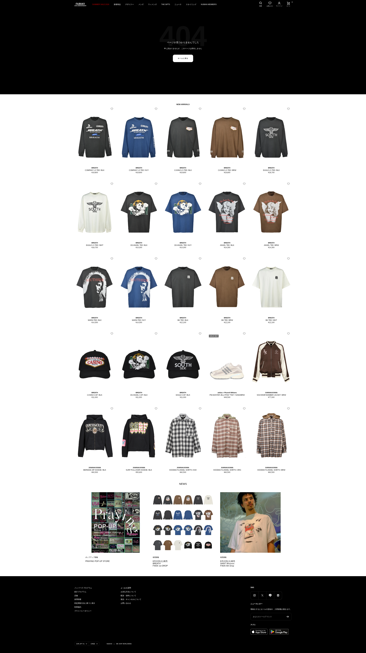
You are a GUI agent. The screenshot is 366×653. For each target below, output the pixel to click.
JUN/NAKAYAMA (271, 392)
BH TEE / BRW (227, 320)
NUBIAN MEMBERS (209, 4)
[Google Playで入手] (279, 632)
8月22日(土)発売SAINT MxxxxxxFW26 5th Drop (227, 563)
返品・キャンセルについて (131, 599)
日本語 (93, 644)
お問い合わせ (126, 603)
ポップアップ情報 (91, 557)
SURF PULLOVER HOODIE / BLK (139, 470)
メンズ (141, 4)
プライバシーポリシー (83, 611)
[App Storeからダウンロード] (259, 632)
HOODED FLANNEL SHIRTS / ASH (183, 470)
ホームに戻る (183, 58)
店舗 (76, 596)
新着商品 (117, 4)
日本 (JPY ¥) (80, 644)
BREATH (95, 168)
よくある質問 (126, 588)
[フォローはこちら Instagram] (254, 595)
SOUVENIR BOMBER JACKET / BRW (271, 395)
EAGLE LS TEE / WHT (94, 245)
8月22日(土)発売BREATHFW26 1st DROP (160, 563)
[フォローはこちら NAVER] (278, 595)
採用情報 (77, 599)
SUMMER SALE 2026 (100, 4)
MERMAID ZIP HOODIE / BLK (94, 470)
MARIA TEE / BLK (95, 320)
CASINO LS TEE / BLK (183, 170)
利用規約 (77, 607)
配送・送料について (128, 596)
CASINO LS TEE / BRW (227, 170)
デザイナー (129, 4)
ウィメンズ (152, 4)
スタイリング (191, 4)
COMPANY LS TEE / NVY (139, 170)
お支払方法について (128, 592)
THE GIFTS (165, 4)
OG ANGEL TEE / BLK (138, 245)
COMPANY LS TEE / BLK (94, 170)
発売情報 (156, 557)
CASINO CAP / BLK (94, 395)
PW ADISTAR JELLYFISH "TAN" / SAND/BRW (227, 395)
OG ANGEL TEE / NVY (183, 245)
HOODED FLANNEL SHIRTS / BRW (271, 470)
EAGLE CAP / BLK (183, 395)
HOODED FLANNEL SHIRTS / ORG (227, 470)
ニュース (178, 4)
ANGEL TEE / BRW (271, 245)
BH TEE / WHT (271, 320)
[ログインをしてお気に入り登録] (112, 109)
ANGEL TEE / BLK (227, 245)
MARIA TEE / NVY (139, 320)
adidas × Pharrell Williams (227, 392)
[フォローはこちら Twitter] (262, 595)
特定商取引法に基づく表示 (84, 603)
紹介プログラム (80, 592)
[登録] (287, 617)
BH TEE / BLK (183, 320)
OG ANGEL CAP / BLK (139, 395)
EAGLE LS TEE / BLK (271, 170)
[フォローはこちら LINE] (270, 595)
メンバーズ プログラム (83, 588)
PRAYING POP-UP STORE (97, 561)
